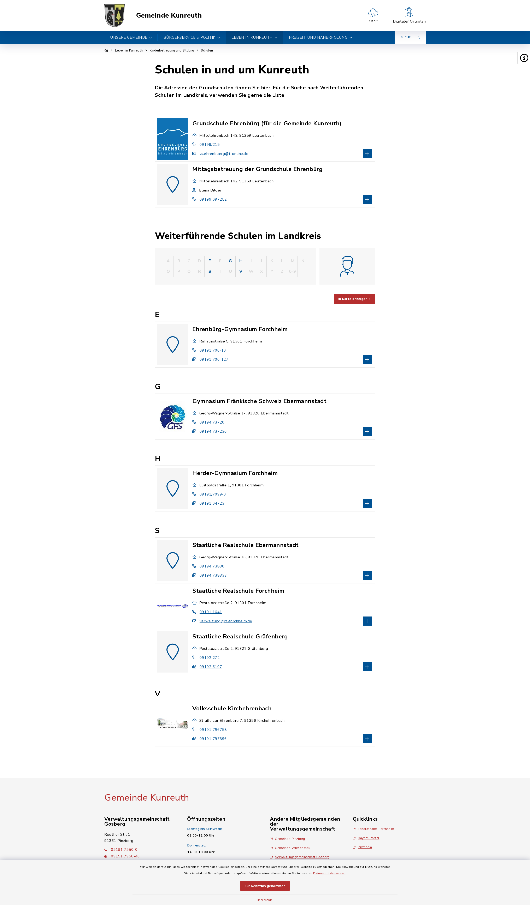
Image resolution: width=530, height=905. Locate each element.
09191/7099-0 (213, 494)
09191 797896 (213, 738)
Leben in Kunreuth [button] (252, 37)
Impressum (265, 900)
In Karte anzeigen (353, 299)
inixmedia (365, 847)
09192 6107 (211, 666)
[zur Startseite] (114, 15)
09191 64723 (212, 503)
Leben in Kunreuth (129, 50)
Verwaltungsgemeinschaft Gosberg (302, 857)
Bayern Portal (368, 838)
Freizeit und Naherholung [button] (318, 37)
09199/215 (210, 144)
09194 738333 (213, 575)
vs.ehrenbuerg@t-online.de (224, 153)
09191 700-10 (213, 350)
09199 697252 (213, 199)
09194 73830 (212, 566)
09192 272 (210, 657)
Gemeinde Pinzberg (290, 839)
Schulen (207, 50)
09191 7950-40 (125, 856)
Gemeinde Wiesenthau (292, 848)
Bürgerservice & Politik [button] (190, 37)
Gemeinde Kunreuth (169, 15)
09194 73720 (212, 422)
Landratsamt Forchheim (376, 829)
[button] (524, 58)
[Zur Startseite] (106, 50)
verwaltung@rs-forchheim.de (226, 621)
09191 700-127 (214, 359)
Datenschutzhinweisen (329, 873)
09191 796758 (213, 729)
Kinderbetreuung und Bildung (171, 50)
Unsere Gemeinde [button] (128, 37)
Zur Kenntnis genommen (265, 886)
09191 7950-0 (124, 849)
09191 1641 (211, 611)
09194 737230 (213, 431)
